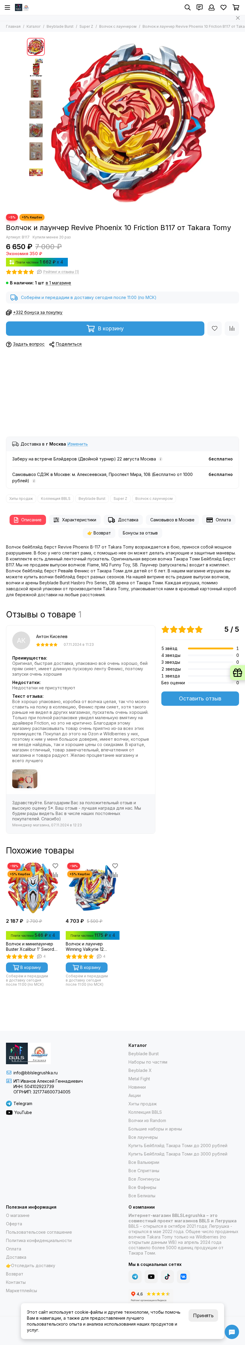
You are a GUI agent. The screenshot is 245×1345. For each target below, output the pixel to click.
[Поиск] (188, 7)
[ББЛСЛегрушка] (22, 7)
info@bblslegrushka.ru (35, 1072)
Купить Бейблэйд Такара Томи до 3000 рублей (177, 1153)
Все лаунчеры (143, 1137)
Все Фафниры (142, 1187)
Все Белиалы (141, 1195)
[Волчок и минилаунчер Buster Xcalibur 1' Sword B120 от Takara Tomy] (33, 888)
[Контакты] (200, 7)
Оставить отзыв (200, 698)
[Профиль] (212, 7)
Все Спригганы (143, 1170)
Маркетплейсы (21, 1290)
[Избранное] (214, 328)
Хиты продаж (21, 498)
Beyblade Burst (60, 26)
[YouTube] (151, 1276)
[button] (50, 123)
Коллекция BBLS (56, 498)
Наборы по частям (147, 1061)
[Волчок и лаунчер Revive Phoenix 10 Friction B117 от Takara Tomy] (133, 123)
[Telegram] (135, 1276)
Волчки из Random (147, 1120)
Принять (203, 1315)
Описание (31, 519)
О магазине (18, 1215)
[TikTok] (167, 1276)
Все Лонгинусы (144, 1178)
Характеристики (79, 519)
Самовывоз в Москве (172, 519)
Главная (13, 26)
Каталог (34, 26)
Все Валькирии (143, 1162)
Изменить (78, 444)
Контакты (16, 1282)
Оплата (223, 519)
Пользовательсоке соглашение (39, 1232)
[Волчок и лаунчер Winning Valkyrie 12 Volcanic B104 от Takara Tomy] (93, 888)
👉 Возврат (99, 532)
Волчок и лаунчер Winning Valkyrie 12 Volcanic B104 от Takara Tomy (90, 946)
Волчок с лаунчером (118, 26)
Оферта (14, 1223)
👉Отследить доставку (30, 1265)
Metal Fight (139, 1078)
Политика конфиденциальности (39, 1240)
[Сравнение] (232, 328)
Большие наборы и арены (155, 1128)
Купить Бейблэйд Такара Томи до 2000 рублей (177, 1145)
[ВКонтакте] (183, 1276)
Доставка (128, 519)
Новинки (137, 1087)
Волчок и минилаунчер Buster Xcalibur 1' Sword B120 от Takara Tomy (30, 946)
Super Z (86, 26)
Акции (134, 1095)
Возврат (14, 1273)
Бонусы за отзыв (140, 532)
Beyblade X (140, 1070)
